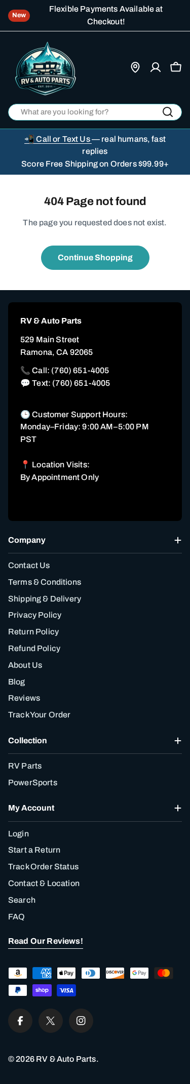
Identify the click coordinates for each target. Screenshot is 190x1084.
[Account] (155, 67)
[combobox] (95, 112)
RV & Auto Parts (66, 1059)
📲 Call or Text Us (58, 139)
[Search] (168, 112)
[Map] (135, 67)
